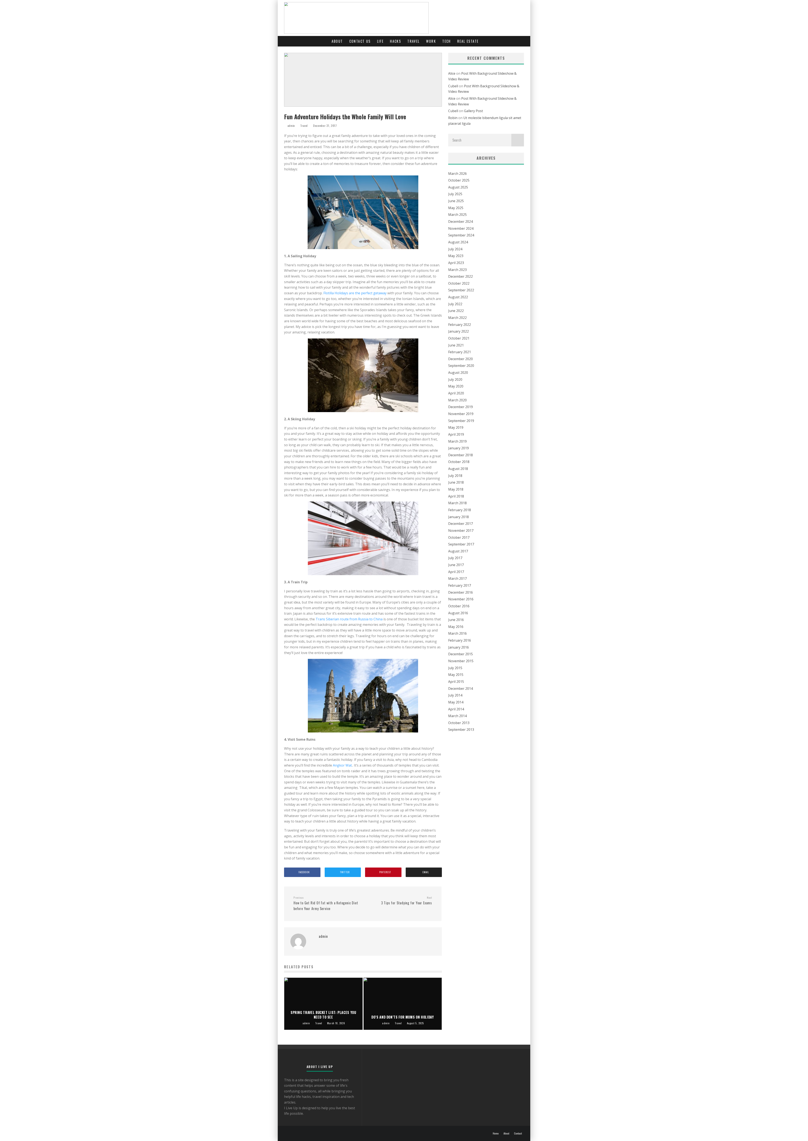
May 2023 (455, 255)
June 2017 (456, 565)
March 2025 (457, 214)
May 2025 (455, 208)
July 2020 (455, 379)
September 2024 (461, 235)
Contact (518, 1133)
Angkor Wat (342, 765)
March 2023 (457, 269)
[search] (517, 140)
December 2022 (460, 276)
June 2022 (456, 310)
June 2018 (456, 482)
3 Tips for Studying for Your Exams (406, 901)
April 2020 (456, 393)
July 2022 (455, 304)
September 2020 (461, 365)
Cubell (453, 86)
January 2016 (458, 647)
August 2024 (458, 242)
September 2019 (461, 420)
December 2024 (460, 221)
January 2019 (458, 448)
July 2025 (455, 194)
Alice (451, 73)
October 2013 (458, 722)
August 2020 (458, 372)
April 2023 (456, 262)
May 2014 (455, 702)
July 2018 (455, 475)
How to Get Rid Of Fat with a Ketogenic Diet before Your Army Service (326, 903)
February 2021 (459, 352)
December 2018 (460, 455)
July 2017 (455, 558)
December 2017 (460, 523)
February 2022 (459, 324)
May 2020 (455, 386)
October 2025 (458, 180)
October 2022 (458, 283)
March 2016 (457, 633)
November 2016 (460, 599)
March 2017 (457, 578)
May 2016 (455, 626)
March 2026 (457, 173)
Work (431, 41)
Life (380, 41)
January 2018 (458, 517)
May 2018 (455, 489)
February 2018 (459, 510)
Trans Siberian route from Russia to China (349, 619)
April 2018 (456, 496)
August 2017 (458, 551)
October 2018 (458, 461)
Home (496, 1133)
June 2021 (456, 345)
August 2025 (458, 187)
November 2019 (460, 413)
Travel (413, 41)
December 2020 (460, 359)
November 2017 (460, 530)
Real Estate (467, 41)
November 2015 (460, 661)
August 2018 (458, 468)
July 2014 (455, 695)
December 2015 (460, 654)
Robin (452, 117)
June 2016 (456, 619)
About (337, 41)
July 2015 (455, 668)
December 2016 (460, 592)
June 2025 (456, 201)
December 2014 (460, 688)
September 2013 (461, 729)
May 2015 (455, 674)
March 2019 (457, 441)
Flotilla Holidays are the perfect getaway (355, 293)
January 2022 (458, 331)
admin (291, 125)
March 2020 (457, 400)
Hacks (395, 41)
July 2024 (455, 249)
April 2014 (456, 709)
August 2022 (458, 297)
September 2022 (461, 290)
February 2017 (459, 585)
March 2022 (457, 317)
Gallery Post (473, 111)
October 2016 (458, 606)
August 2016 (458, 613)
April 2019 (456, 434)
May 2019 (455, 427)
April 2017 (456, 571)
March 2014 (457, 716)
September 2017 (461, 544)
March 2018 (457, 503)
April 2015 (456, 681)
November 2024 (460, 228)
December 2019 (460, 407)
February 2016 (459, 640)
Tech (446, 41)
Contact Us (360, 41)
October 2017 (458, 537)
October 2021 (458, 338)
